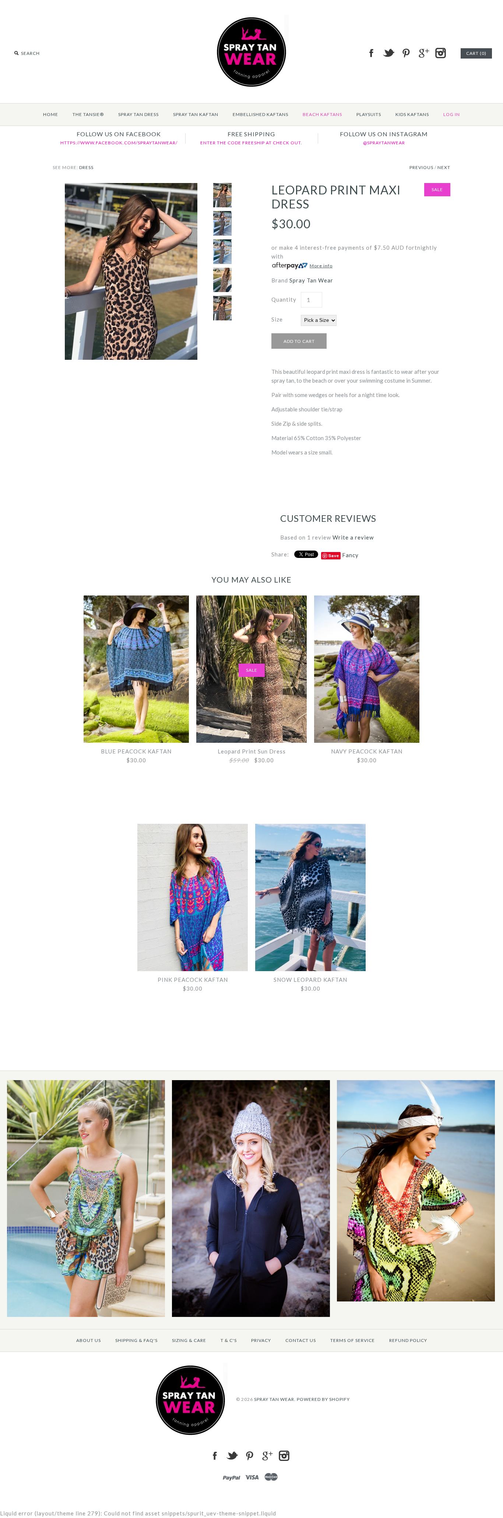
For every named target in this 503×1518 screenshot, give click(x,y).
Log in (451, 114)
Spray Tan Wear (311, 280)
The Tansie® (88, 114)
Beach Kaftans (322, 114)
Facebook (371, 53)
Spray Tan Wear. (275, 1399)
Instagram (440, 53)
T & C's (229, 1340)
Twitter (388, 53)
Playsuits (368, 114)
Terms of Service (352, 1340)
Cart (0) (476, 53)
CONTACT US (300, 1340)
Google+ (423, 53)
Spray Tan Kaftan (195, 114)
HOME (50, 114)
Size (277, 319)
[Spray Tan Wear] (251, 19)
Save (333, 555)
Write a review (353, 537)
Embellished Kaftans (260, 114)
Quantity (283, 299)
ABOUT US (88, 1340)
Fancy (350, 555)
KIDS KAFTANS (412, 114)
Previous (421, 167)
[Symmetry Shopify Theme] (86, 1315)
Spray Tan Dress (138, 114)
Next (443, 167)
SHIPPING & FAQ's (136, 1340)
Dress (86, 167)
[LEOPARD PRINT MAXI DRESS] (131, 187)
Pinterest (406, 53)
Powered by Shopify (323, 1399)
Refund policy (408, 1340)
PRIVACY (261, 1340)
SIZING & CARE (189, 1340)
